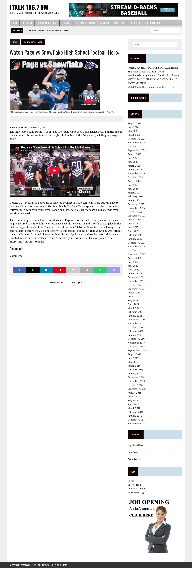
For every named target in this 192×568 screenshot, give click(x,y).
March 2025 (134, 165)
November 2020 (136, 323)
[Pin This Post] (59, 270)
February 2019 (135, 369)
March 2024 (134, 192)
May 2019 (133, 362)
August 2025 (134, 154)
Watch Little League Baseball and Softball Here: (154, 75)
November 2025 (136, 142)
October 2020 (135, 327)
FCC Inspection (152, 23)
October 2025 (135, 146)
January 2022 (135, 273)
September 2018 (137, 388)
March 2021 (134, 308)
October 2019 (135, 346)
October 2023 (135, 211)
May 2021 (133, 300)
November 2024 (136, 173)
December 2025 (136, 138)
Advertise (119, 23)
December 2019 (136, 338)
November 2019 (136, 342)
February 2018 (135, 412)
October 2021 (135, 285)
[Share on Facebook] (19, 270)
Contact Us (134, 23)
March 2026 (134, 135)
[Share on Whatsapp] (100, 270)
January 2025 (135, 169)
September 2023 (137, 215)
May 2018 (133, 400)
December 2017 (136, 419)
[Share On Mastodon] (113, 270)
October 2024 (135, 177)
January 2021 (135, 315)
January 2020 (135, 335)
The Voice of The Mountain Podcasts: (148, 71)
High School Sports (85, 23)
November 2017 (136, 423)
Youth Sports (134, 459)
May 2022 (133, 265)
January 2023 (135, 238)
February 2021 (135, 311)
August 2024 (134, 181)
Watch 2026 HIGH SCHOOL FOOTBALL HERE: (153, 67)
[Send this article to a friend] (73, 270)
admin (24, 128)
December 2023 (136, 204)
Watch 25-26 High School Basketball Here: (151, 87)
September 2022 (137, 254)
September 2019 (137, 350)
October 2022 (135, 250)
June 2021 (133, 296)
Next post (77, 282)
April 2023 (133, 231)
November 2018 (136, 381)
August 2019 (134, 354)
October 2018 (135, 385)
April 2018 (133, 404)
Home (14, 23)
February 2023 (135, 234)
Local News (133, 452)
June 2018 (133, 396)
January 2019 (135, 373)
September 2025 (137, 150)
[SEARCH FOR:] (166, 30)
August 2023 (134, 219)
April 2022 (133, 269)
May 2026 (133, 131)
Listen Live (27, 23)
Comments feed (136, 488)
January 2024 (135, 200)
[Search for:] (155, 44)
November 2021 (136, 281)
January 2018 (135, 415)
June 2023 (133, 227)
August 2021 (134, 292)
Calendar (105, 23)
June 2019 (133, 358)
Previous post (58, 282)
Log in (131, 480)
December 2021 (136, 277)
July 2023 (133, 223)
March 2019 (134, 365)
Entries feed (134, 484)
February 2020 (135, 331)
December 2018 (136, 377)
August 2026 (134, 123)
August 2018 (134, 392)
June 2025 (133, 158)
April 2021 (133, 304)
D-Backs (66, 23)
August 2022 (134, 258)
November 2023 (136, 208)
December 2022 (136, 242)
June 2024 (133, 185)
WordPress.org (136, 492)
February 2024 (135, 196)
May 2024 (133, 188)
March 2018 (134, 408)
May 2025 (133, 161)
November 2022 (136, 246)
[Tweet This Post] (33, 270)
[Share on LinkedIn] (46, 270)
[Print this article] (86, 270)
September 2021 (137, 288)
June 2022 (133, 262)
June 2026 (133, 127)
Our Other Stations (47, 23)
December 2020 (136, 319)
